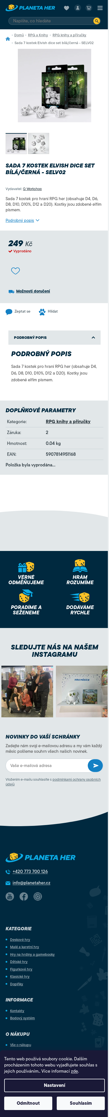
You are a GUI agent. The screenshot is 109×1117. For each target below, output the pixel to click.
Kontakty (17, 1011)
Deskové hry (20, 939)
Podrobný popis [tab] (30, 338)
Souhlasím (81, 1103)
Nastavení (54, 1085)
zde (74, 1071)
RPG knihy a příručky (68, 421)
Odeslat (95, 765)
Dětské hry (19, 961)
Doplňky (16, 984)
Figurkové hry (21, 969)
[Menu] (100, 7)
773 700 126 (30, 871)
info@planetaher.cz (31, 882)
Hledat (96, 21)
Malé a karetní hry (24, 947)
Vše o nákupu (20, 1045)
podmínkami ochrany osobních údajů (53, 781)
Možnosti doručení (33, 291)
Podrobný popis (20, 220)
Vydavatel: (24, 189)
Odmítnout (28, 1103)
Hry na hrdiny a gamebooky (32, 954)
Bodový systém (22, 1018)
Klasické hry (20, 976)
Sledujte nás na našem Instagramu (54, 651)
